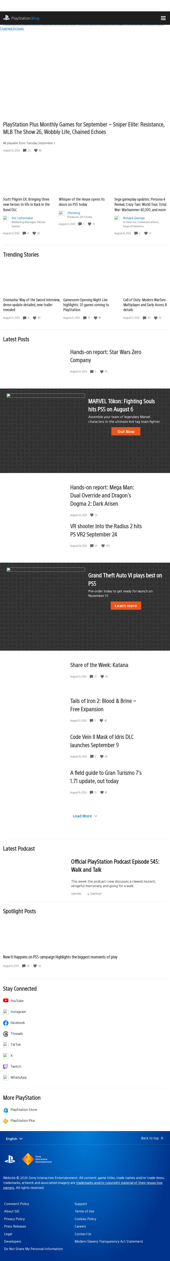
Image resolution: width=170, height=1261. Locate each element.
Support (81, 1204)
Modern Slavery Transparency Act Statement (109, 1241)
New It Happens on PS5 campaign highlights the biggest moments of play (60, 956)
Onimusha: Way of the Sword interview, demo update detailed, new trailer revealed (31, 304)
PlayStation (25, 18)
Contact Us (83, 1234)
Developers (12, 1241)
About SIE (11, 1211)
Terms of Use (84, 1211)
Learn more (126, 605)
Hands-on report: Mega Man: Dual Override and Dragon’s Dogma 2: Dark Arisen (102, 495)
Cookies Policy (85, 1219)
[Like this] (36, 150)
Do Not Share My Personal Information (33, 1249)
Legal (8, 1234)
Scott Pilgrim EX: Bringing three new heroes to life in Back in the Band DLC (26, 204)
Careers (80, 1226)
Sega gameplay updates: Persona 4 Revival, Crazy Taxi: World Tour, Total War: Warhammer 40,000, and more (140, 204)
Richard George (134, 218)
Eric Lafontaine (22, 218)
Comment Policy (16, 1204)
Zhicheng (73, 213)
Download (95, 893)
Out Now (126, 431)
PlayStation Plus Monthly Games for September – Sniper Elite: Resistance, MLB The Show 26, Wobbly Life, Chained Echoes (84, 127)
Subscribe (76, 893)
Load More (83, 815)
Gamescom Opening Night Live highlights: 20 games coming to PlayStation (86, 304)
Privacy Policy (14, 1219)
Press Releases (15, 1226)
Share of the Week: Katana (99, 664)
